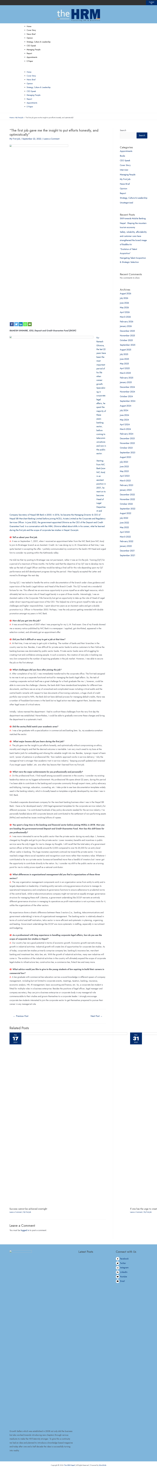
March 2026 (125, 316)
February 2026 (126, 321)
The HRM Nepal (69, 1465)
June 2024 (124, 415)
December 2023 (127, 438)
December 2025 (127, 330)
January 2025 (126, 382)
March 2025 (125, 372)
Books (122, 155)
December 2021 (127, 550)
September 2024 (127, 401)
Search (123, 130)
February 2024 (126, 433)
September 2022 (127, 508)
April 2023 (125, 475)
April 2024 (125, 424)
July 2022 (124, 518)
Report (29, 53)
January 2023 (126, 489)
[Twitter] (128, 2)
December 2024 (127, 387)
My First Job (15, 138)
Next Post (96, 1016)
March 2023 (125, 480)
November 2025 (127, 335)
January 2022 (126, 546)
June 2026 (124, 302)
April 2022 (125, 532)
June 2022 (124, 522)
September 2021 (127, 555)
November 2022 (127, 499)
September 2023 (127, 452)
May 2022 (124, 527)
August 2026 (125, 293)
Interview (124, 169)
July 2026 (124, 298)
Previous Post (20, 1016)
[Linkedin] (21, 324)
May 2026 (124, 307)
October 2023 (126, 447)
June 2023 (124, 466)
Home (29, 26)
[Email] (30, 324)
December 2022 (127, 494)
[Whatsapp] (25, 324)
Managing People (33, 49)
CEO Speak (31, 45)
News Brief (31, 34)
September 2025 (127, 344)
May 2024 (124, 419)
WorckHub (102, 1465)
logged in (25, 1230)
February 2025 (126, 377)
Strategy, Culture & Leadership (39, 42)
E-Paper (30, 61)
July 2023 (124, 461)
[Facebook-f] (124, 2)
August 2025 (125, 349)
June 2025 (124, 359)
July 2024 (124, 410)
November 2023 (127, 443)
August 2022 (125, 513)
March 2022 (125, 536)
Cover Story (31, 30)
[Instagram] (132, 2)
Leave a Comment (51, 138)
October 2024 (126, 396)
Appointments (32, 57)
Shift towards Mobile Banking (133, 218)
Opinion (30, 38)
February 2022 (126, 541)
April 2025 (125, 368)
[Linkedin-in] (136, 2)
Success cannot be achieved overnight (28, 1209)
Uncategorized (126, 202)
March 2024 (125, 429)
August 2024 (125, 405)
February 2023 (126, 485)
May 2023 (124, 471)
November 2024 (127, 391)
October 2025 (126, 340)
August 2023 (125, 457)
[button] (151, 2)
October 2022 (126, 503)
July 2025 (124, 354)
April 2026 (125, 312)
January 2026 (126, 326)
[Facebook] (12, 324)
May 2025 (124, 363)
